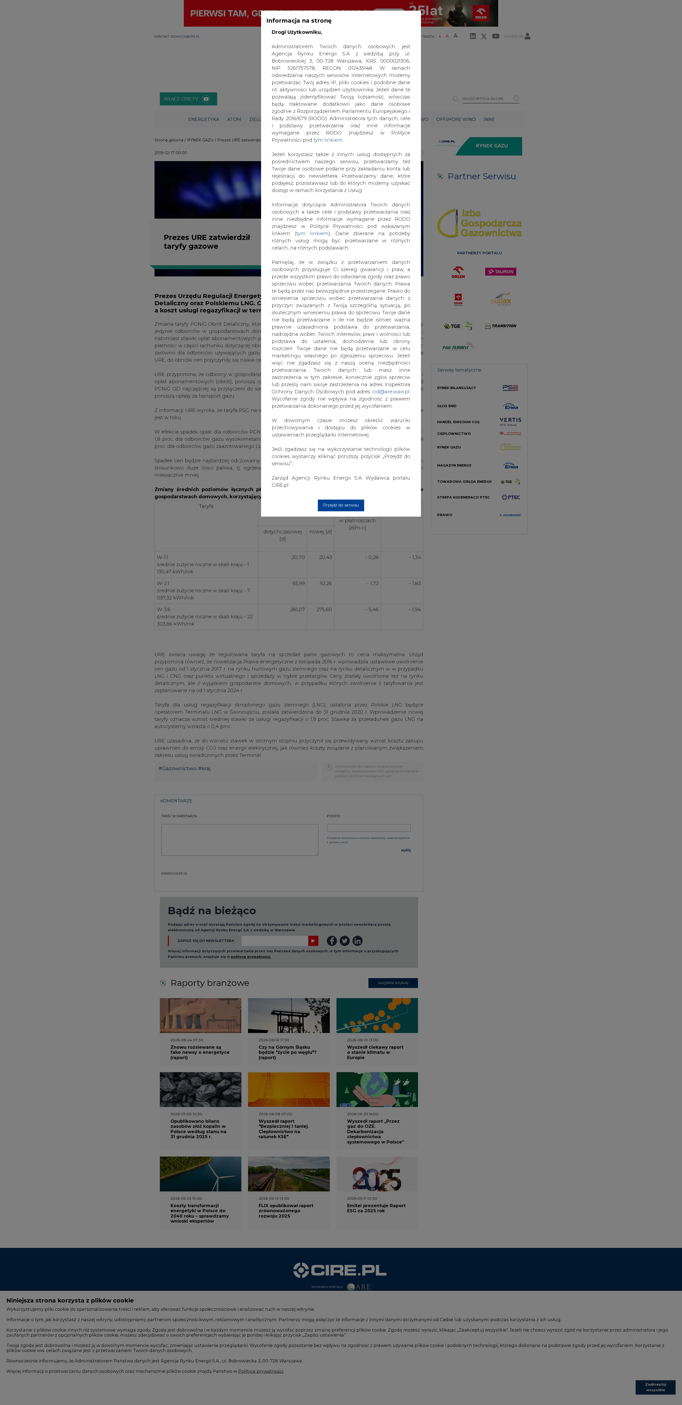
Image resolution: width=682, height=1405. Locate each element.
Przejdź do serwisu (341, 505)
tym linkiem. (328, 140)
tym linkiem (312, 233)
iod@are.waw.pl (390, 392)
